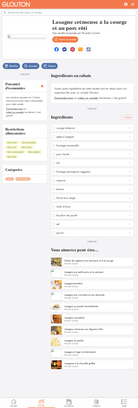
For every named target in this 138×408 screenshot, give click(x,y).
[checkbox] (53, 128)
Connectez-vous (14, 108)
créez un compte (15, 112)
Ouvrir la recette (67, 39)
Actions (128, 117)
